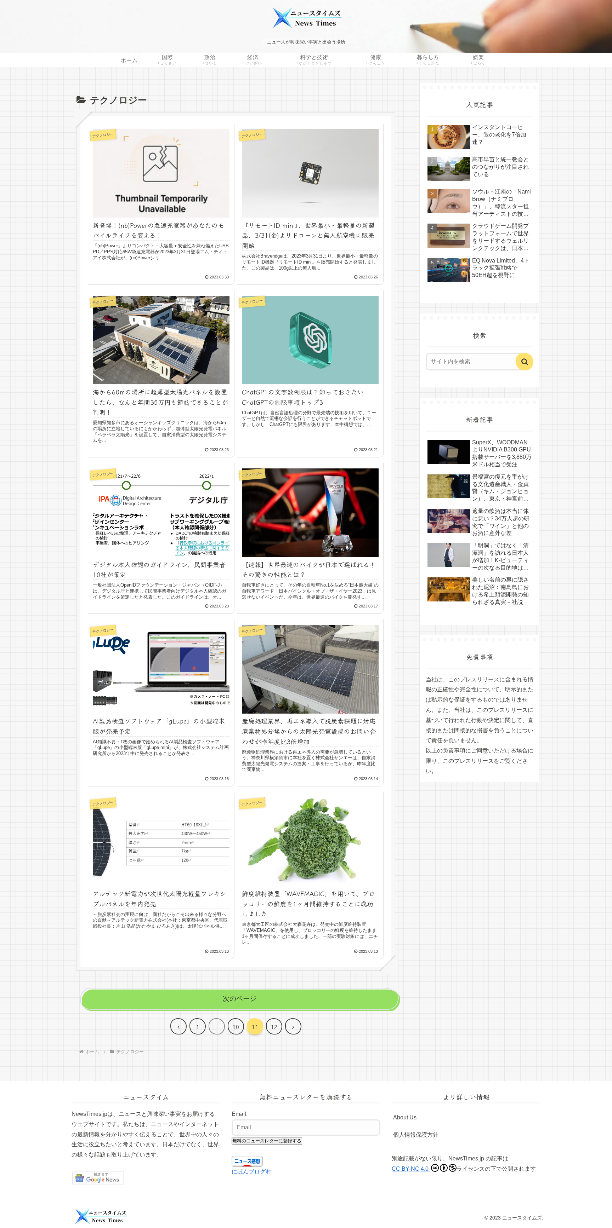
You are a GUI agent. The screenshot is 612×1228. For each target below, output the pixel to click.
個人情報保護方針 (415, 1135)
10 (235, 1026)
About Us (404, 1117)
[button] (524, 361)
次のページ (239, 998)
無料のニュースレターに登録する (266, 1140)
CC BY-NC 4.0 (411, 1169)
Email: (240, 1114)
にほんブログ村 (251, 1172)
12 (274, 1026)
